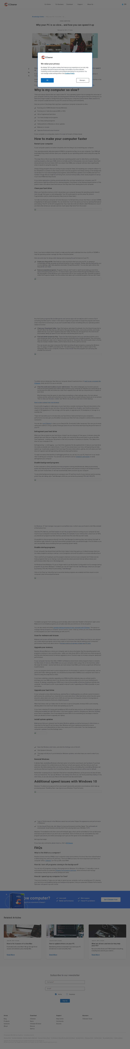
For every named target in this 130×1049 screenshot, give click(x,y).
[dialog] (65, 69)
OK (47, 80)
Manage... (83, 80)
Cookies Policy (69, 73)
